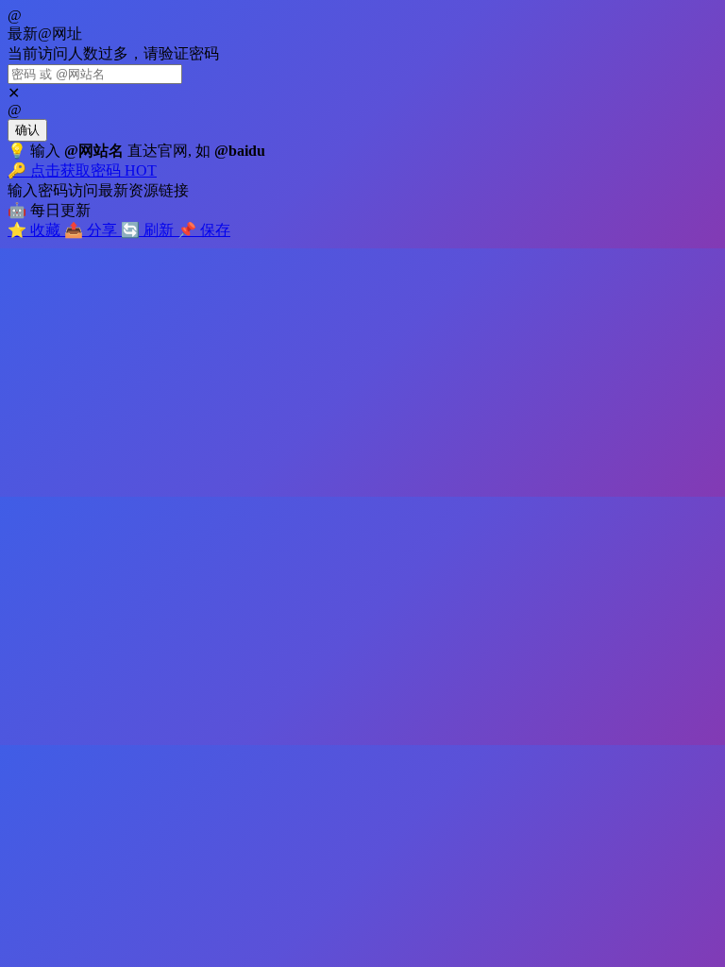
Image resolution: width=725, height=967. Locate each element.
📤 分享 (92, 230)
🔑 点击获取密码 (82, 170)
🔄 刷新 (149, 230)
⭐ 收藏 (36, 230)
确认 (27, 130)
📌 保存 (203, 230)
